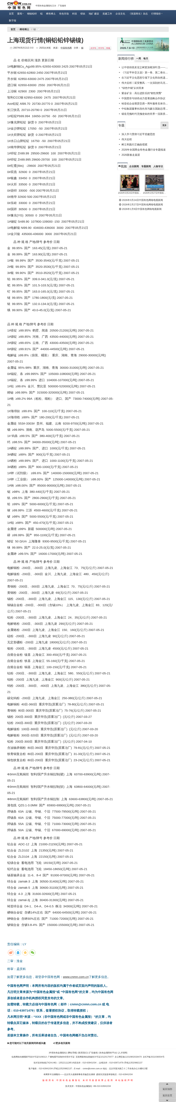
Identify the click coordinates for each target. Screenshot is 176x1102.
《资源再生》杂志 (138, 13)
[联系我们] (82, 1053)
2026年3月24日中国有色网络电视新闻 (129, 193)
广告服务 (62, 5)
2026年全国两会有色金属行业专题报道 (144, 149)
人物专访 (158, 166)
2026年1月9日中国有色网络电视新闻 (141, 209)
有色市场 (64, 13)
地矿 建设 (94, 13)
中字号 (101, 48)
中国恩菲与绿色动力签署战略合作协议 (143, 98)
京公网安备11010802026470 (128, 1057)
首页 (11, 13)
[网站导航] (72, 1053)
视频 (124, 166)
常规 (108, 48)
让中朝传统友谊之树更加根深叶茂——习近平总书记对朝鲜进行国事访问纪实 (145, 67)
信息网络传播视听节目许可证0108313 (29, 1057)
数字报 (12, 20)
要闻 (19, 13)
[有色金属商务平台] (108, 1053)
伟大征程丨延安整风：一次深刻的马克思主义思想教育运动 (145, 82)
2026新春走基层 (131, 154)
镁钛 (82, 13)
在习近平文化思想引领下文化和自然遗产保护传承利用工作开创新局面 (145, 77)
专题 (121, 125)
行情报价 (156, 13)
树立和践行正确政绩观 (134, 144)
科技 (74, 13)
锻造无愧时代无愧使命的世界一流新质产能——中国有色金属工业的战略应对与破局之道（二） (145, 113)
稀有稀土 (51, 13)
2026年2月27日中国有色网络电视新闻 (154, 193)
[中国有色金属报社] (58, 1053)
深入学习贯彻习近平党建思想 (138, 134)
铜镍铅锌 (32, 13)
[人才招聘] (122, 1053)
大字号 (93, 48)
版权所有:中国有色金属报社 (61, 1080)
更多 (164, 125)
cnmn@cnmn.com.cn (93, 1068)
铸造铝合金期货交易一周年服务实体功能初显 (145, 103)
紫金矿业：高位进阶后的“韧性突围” (142, 93)
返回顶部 (167, 1089)
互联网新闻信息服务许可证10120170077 (95, 1057)
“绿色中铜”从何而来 (133, 87)
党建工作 (107, 13)
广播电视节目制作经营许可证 (61, 1057)
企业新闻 (134, 166)
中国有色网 (66, 48)
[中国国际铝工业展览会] (143, 44)
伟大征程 (127, 139)
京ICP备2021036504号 (153, 1057)
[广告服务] (93, 1053)
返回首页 (167, 1095)
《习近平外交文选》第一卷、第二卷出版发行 (145, 72)
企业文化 (120, 13)
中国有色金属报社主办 (46, 5)
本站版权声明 (124, 1080)
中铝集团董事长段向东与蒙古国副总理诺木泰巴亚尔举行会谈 (145, 108)
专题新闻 (146, 166)
